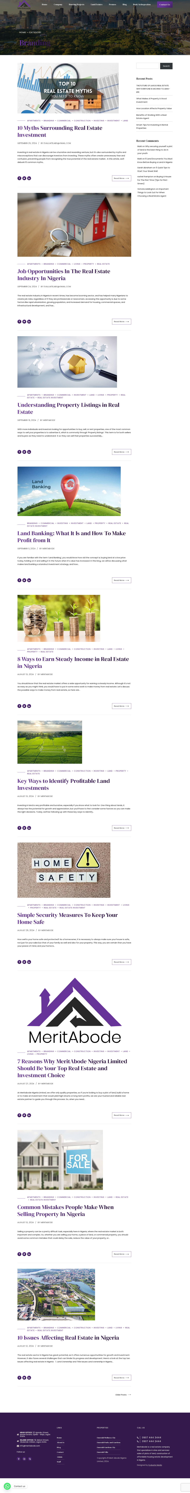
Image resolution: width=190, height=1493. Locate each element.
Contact (60, 1452)
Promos (112, 4)
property (88, 264)
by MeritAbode (47, 420)
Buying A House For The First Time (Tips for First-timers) (154, 180)
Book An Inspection (142, 4)
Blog (125, 4)
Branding (49, 120)
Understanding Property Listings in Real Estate (68, 408)
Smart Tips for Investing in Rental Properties (152, 126)
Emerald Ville (102, 1452)
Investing (99, 120)
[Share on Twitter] (24, 178)
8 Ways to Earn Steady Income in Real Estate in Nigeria (73, 662)
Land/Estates (96, 4)
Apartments (34, 120)
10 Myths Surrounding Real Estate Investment (59, 131)
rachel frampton (145, 176)
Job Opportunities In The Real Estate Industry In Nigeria (63, 274)
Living (77, 264)
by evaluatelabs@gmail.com (56, 143)
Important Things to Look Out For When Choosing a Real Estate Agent (153, 192)
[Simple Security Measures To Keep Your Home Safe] (74, 870)
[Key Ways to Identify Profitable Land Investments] (74, 742)
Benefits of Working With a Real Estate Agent (151, 117)
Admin (59, 1457)
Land (125, 120)
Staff (59, 1462)
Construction (82, 120)
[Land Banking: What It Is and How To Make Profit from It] (74, 491)
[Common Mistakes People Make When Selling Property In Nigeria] (74, 1160)
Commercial (64, 120)
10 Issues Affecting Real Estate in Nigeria (68, 1337)
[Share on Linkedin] (29, 178)
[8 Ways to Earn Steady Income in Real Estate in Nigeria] (74, 618)
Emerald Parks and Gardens (108, 1442)
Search (166, 66)
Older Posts (121, 1394)
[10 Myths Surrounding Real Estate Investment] (74, 88)
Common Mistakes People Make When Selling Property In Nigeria (65, 1210)
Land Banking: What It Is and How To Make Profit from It (71, 536)
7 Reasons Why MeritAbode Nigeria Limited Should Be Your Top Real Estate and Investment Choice (72, 1068)
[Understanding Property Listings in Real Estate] (74, 362)
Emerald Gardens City (106, 1447)
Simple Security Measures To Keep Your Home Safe (67, 918)
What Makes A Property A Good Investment (151, 100)
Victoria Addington (146, 189)
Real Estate (103, 264)
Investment (113, 120)
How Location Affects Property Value (154, 108)
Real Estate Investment (50, 397)
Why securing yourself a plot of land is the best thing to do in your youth (154, 150)
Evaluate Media (155, 1465)
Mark (139, 146)
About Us (60, 1442)
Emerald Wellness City (106, 1438)
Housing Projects (76, 4)
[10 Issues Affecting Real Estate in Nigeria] (74, 1294)
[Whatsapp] (7, 1486)
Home (44, 4)
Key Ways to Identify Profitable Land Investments (63, 784)
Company (58, 4)
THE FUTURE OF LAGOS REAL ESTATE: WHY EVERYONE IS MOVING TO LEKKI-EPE (153, 88)
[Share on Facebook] (19, 178)
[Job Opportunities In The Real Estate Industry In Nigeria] (74, 225)
